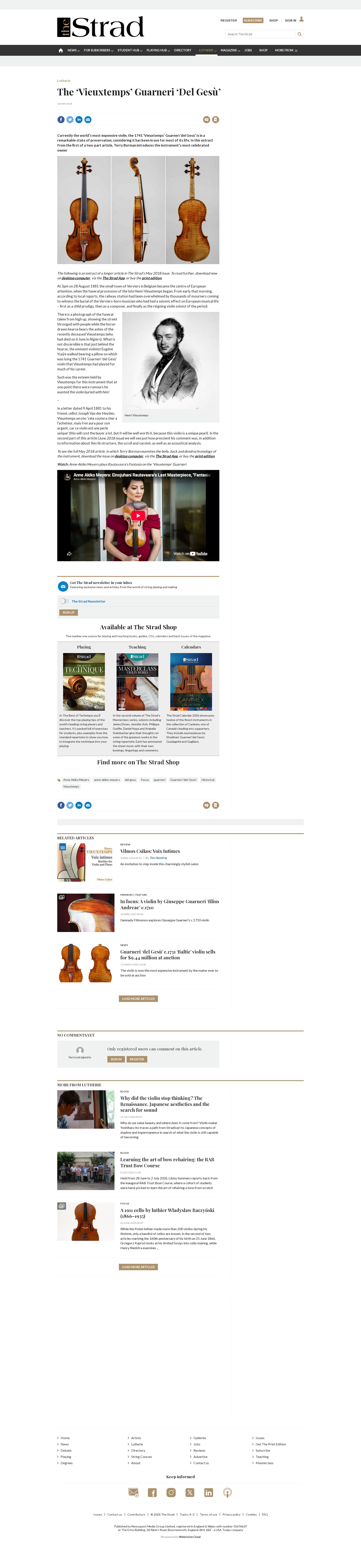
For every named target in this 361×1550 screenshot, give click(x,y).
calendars (161, 636)
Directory (138, 1450)
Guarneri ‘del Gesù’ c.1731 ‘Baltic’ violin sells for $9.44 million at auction (167, 954)
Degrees (67, 1463)
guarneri (159, 779)
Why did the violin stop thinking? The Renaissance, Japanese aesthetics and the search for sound (165, 1104)
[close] (219, 110)
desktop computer (76, 278)
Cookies (251, 1514)
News (124, 945)
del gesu (130, 779)
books (133, 636)
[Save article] (215, 119)
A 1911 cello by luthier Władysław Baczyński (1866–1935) (167, 1213)
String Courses (141, 1457)
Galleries (199, 1438)
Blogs (124, 1091)
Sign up (69, 612)
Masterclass (264, 1463)
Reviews (199, 1450)
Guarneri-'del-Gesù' (183, 779)
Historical (208, 779)
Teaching (137, 647)
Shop (273, 20)
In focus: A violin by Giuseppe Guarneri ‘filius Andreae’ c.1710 (169, 904)
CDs (151, 636)
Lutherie (63, 80)
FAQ (265, 1514)
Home (65, 1438)
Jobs (196, 1444)
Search (299, 34)
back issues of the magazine (192, 636)
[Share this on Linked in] (79, 119)
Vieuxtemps (71, 786)
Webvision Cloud (190, 1537)
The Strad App (113, 278)
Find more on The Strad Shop (138, 762)
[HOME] (60, 50)
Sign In (290, 20)
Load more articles (138, 998)
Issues (260, 1438)
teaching (123, 636)
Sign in (163, 110)
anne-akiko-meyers (107, 779)
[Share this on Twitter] (70, 119)
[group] (284, 50)
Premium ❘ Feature (133, 895)
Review (125, 844)
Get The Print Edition (271, 1444)
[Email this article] (88, 119)
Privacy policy (231, 1514)
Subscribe (253, 20)
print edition (152, 278)
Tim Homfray (158, 858)
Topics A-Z (187, 1514)
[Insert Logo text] (100, 36)
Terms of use (208, 1514)
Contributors (136, 1514)
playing (106, 636)
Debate (66, 1450)
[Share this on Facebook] (61, 119)
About (135, 1463)
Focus (145, 779)
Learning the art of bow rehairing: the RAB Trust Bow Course (167, 1162)
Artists (136, 1438)
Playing (84, 647)
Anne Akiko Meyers (76, 779)
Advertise (200, 1457)
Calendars (191, 647)
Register (229, 20)
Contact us (201, 1463)
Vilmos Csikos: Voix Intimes (150, 851)
